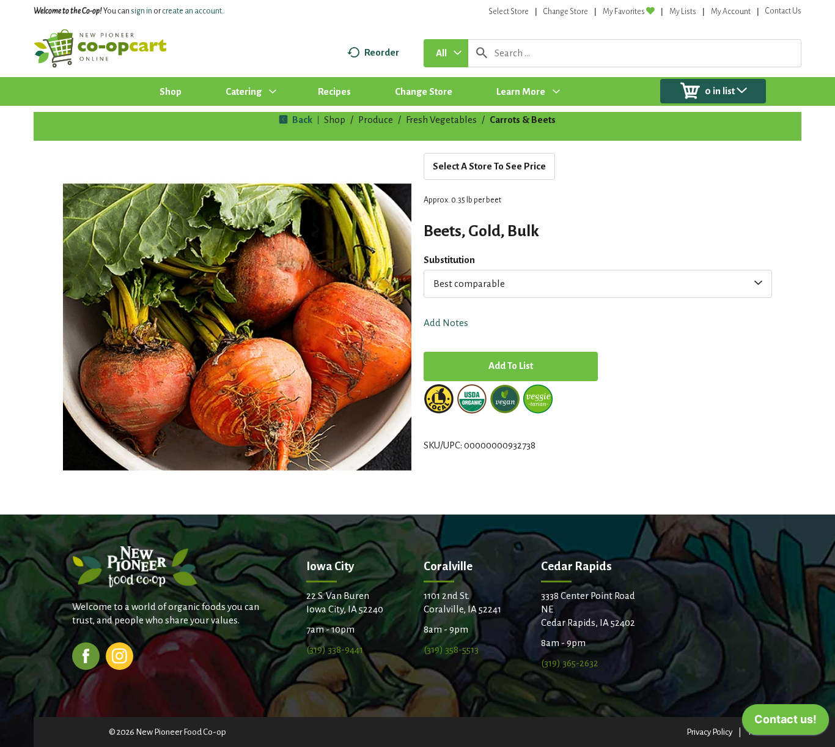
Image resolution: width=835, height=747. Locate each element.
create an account (192, 11)
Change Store (565, 11)
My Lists (682, 11)
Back (301, 119)
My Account (731, 11)
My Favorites (624, 11)
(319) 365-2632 (569, 663)
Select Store (508, 11)
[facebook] (86, 655)
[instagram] (119, 655)
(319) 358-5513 (451, 649)
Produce (375, 119)
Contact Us (783, 11)
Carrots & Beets (523, 119)
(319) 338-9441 (334, 649)
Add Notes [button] (446, 323)
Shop (334, 119)
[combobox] (446, 53)
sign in (141, 11)
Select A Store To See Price (489, 166)
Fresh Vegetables (441, 119)
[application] (785, 722)
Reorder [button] (381, 52)
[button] (511, 367)
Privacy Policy (709, 732)
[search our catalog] (481, 53)
